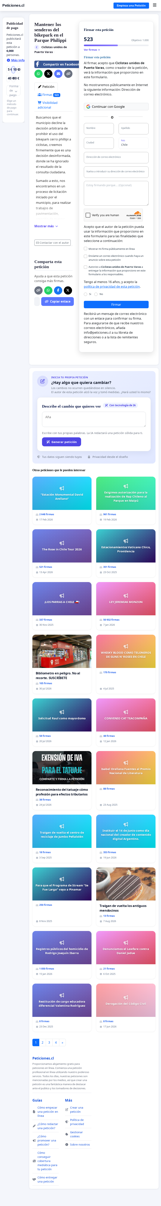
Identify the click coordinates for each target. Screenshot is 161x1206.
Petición (48, 86)
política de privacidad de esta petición (112, 286)
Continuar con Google (108, 106)
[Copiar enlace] (68, 74)
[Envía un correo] (58, 74)
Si (90, 294)
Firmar (116, 304)
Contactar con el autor (54, 242)
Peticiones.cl (13, 5)
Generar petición (64, 442)
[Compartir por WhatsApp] (38, 74)
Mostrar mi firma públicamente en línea (112, 249)
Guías (37, 1100)
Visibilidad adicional (48, 105)
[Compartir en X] (48, 74)
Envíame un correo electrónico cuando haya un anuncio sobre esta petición (116, 257)
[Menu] (155, 5)
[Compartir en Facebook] (58, 290)
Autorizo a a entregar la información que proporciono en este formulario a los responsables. (117, 270)
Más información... (25, 60)
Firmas (50, 95)
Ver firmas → (92, 49)
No (101, 294)
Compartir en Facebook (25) (64, 64)
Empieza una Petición (131, 5)
